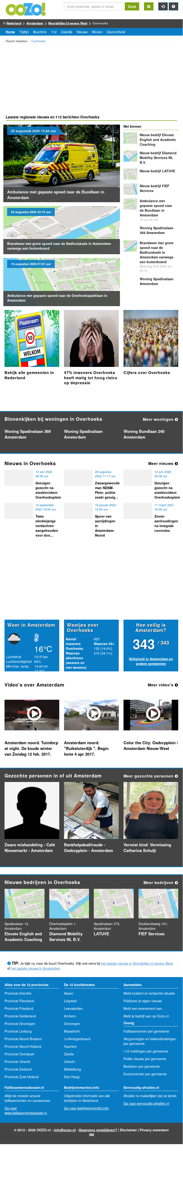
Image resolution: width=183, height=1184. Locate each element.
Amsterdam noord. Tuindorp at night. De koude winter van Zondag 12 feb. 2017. (31, 748)
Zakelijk (66, 31)
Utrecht (69, 1061)
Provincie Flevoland (19, 1000)
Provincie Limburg (18, 1031)
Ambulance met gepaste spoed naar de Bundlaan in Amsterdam (55, 194)
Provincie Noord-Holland (23, 1046)
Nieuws (82, 31)
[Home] (26, 8)
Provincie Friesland (19, 1008)
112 (54, 31)
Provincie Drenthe (18, 993)
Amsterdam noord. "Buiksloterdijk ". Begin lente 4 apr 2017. (86, 748)
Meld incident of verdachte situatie (149, 993)
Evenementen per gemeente (145, 1074)
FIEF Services (151, 933)
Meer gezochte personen (149, 776)
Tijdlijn (24, 31)
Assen (68, 993)
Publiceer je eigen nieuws (143, 1000)
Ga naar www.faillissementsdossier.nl (26, 1110)
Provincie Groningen (20, 1023)
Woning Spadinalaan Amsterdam (156, 281)
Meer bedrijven (159, 882)
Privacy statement (154, 1130)
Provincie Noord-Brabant (23, 1038)
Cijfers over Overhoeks (147, 372)
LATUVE (157, 170)
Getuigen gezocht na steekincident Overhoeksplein (48, 490)
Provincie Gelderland (20, 1016)
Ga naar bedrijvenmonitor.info (86, 1108)
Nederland (13, 23)
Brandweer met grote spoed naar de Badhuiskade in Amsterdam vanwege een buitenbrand (156, 252)
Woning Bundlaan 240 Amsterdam (144, 434)
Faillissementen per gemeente (146, 1031)
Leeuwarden (73, 1008)
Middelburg (72, 1069)
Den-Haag (71, 1076)
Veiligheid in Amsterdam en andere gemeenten (151, 661)
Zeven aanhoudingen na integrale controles (166, 523)
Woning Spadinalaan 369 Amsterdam (156, 230)
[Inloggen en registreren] (163, 6)
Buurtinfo (40, 31)
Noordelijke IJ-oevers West (67, 23)
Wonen (97, 31)
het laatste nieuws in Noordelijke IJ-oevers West (137, 963)
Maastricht (72, 1031)
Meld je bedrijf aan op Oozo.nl (146, 1016)
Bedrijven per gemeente (142, 1066)
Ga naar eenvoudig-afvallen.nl (146, 1103)
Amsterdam (34, 23)
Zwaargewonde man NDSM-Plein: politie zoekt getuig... (107, 490)
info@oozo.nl (65, 1130)
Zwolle (69, 1054)
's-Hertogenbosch (77, 1038)
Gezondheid (116, 31)
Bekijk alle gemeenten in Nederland (29, 375)
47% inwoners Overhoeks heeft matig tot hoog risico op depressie (91, 377)
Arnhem (70, 1016)
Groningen (72, 1023)
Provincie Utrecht (17, 1061)
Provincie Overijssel (19, 1054)
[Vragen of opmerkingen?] (173, 6)
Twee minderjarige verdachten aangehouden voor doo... (46, 526)
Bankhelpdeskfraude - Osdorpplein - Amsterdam (88, 847)
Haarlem (70, 1046)
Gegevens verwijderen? (98, 1130)
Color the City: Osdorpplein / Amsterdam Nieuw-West (151, 745)
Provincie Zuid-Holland (22, 1076)
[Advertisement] (91, 80)
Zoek (132, 6)
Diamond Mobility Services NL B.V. (158, 157)
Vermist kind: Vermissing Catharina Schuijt (147, 847)
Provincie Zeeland (18, 1069)
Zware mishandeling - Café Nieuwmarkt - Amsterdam (30, 847)
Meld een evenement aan (143, 1008)
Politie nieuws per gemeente (145, 1058)
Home (10, 31)
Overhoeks (38, 41)
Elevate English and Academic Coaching (158, 139)
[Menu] (148, 6)
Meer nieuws (161, 463)
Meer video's (161, 685)
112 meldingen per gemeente (146, 1051)
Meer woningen (159, 419)
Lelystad (70, 1000)
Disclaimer (128, 1130)
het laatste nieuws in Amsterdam (35, 968)
